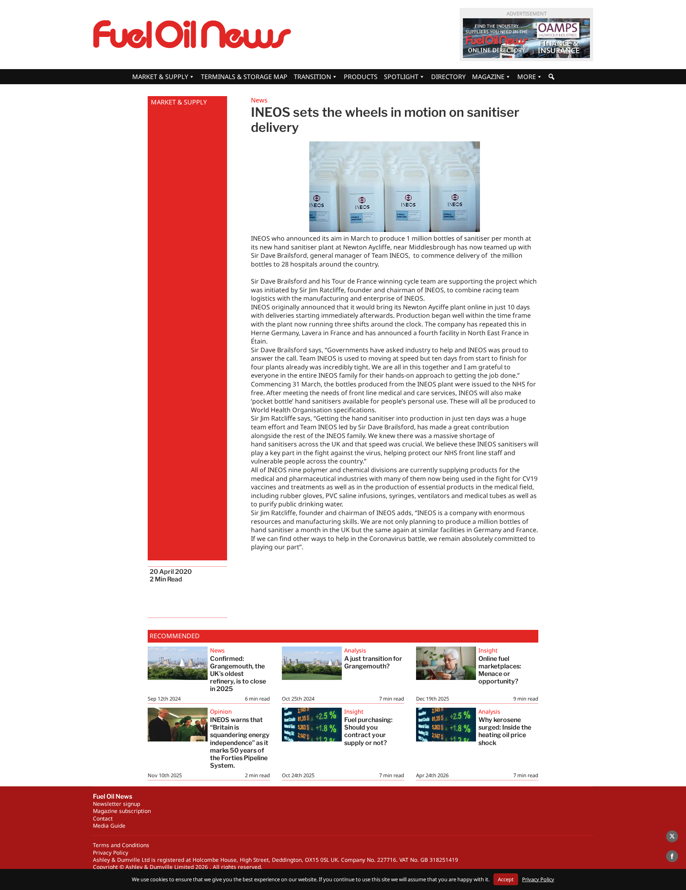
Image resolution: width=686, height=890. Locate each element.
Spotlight (401, 76)
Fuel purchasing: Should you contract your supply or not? (368, 731)
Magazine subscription (122, 811)
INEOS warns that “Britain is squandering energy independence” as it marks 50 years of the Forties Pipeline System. (240, 742)
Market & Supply (160, 76)
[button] (551, 77)
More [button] (526, 76)
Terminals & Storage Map (244, 76)
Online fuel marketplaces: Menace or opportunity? (500, 670)
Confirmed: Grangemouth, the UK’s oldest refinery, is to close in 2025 (238, 674)
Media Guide (109, 825)
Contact (103, 818)
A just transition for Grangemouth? (373, 662)
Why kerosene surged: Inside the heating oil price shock (504, 731)
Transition (312, 76)
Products (361, 76)
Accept (506, 879)
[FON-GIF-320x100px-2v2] (526, 38)
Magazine (488, 76)
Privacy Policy (110, 852)
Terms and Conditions (121, 845)
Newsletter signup (116, 803)
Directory (448, 76)
